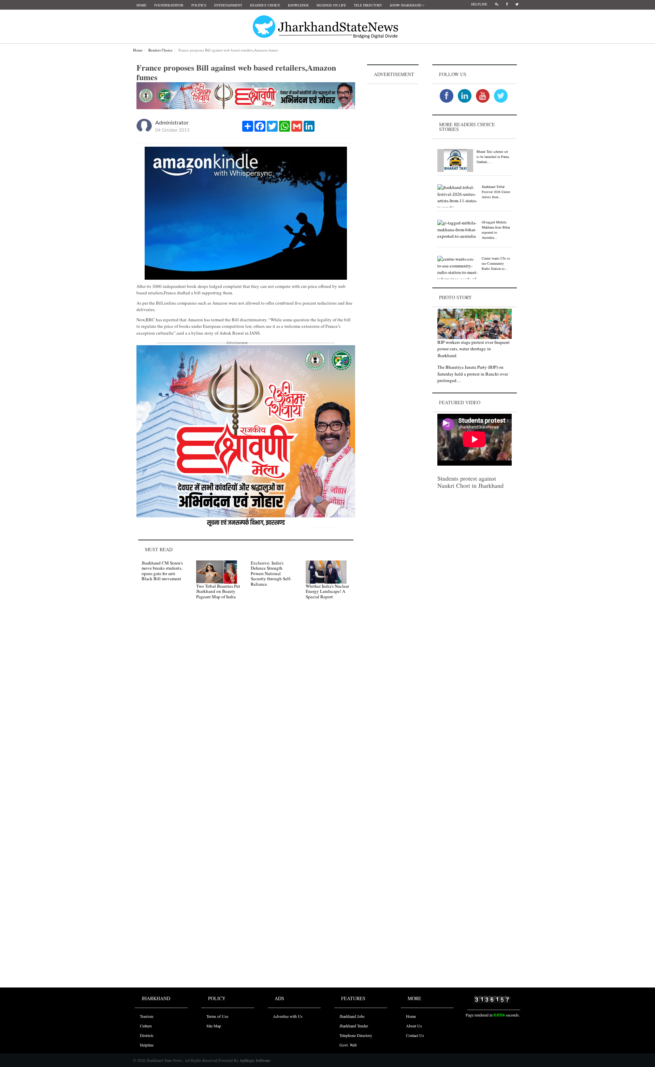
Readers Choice (160, 50)
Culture (146, 1025)
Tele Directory (368, 5)
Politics (198, 5)
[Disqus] (245, 701)
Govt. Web (348, 1045)
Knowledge (298, 5)
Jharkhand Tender (353, 1025)
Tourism (146, 1016)
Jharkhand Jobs (352, 1016)
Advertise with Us (288, 1016)
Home (141, 5)
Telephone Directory (355, 1035)
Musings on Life (331, 5)
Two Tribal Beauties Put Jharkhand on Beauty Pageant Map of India (218, 591)
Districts (147, 1035)
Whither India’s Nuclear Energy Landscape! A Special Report (327, 591)
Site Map (213, 1025)
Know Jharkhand (406, 5)
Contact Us (415, 1035)
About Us (414, 1025)
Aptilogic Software (254, 1060)
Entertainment (228, 5)
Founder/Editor (169, 5)
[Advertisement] (393, 188)
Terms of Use (217, 1016)
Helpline (479, 4)
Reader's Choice (265, 5)
